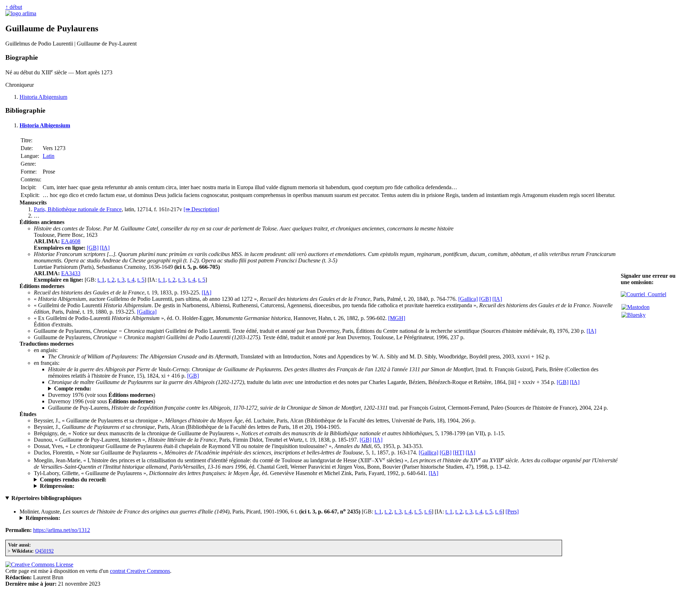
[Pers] (512, 512)
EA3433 (70, 273)
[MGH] (396, 318)
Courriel (655, 294)
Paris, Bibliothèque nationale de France (78, 209)
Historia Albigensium (43, 97)
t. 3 (121, 280)
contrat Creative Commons (140, 571)
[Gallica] (468, 299)
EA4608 (70, 241)
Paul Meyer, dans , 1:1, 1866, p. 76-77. (165, 388)
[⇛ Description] (201, 209)
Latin (48, 156)
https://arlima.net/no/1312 (61, 530)
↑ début (13, 7)
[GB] (93, 248)
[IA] (105, 248)
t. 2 (111, 280)
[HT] (458, 452)
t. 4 (130, 280)
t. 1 (101, 280)
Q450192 (44, 551)
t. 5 (140, 280)
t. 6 (427, 512)
